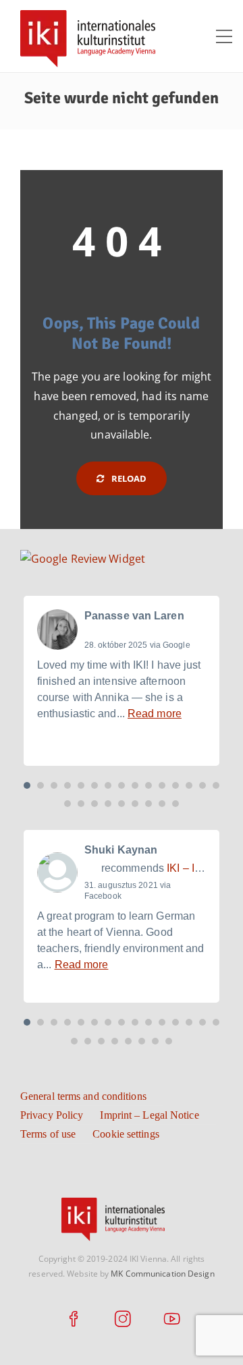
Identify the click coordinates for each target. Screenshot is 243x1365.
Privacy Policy (51, 1115)
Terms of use (48, 1134)
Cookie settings (125, 1134)
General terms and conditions (83, 1096)
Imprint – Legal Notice (149, 1115)
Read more (155, 713)
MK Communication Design (162, 1273)
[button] (27, 785)
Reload (128, 478)
